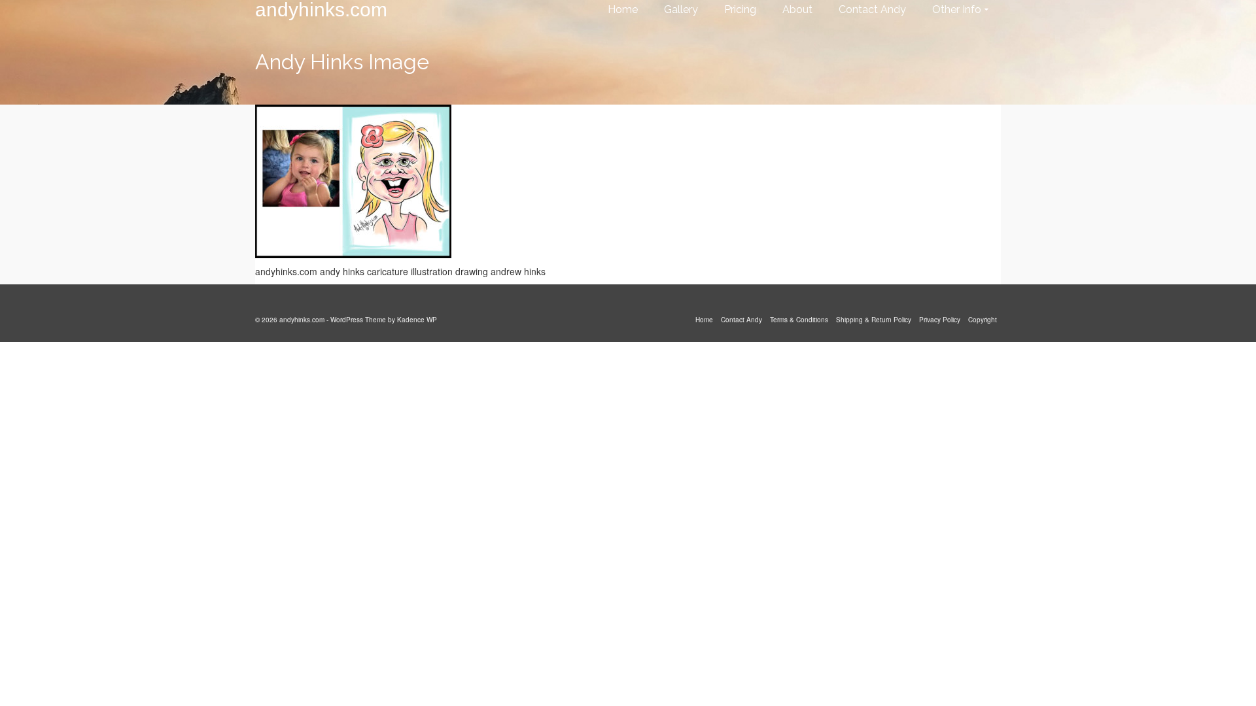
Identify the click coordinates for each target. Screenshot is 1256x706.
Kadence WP (417, 319)
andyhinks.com (321, 10)
